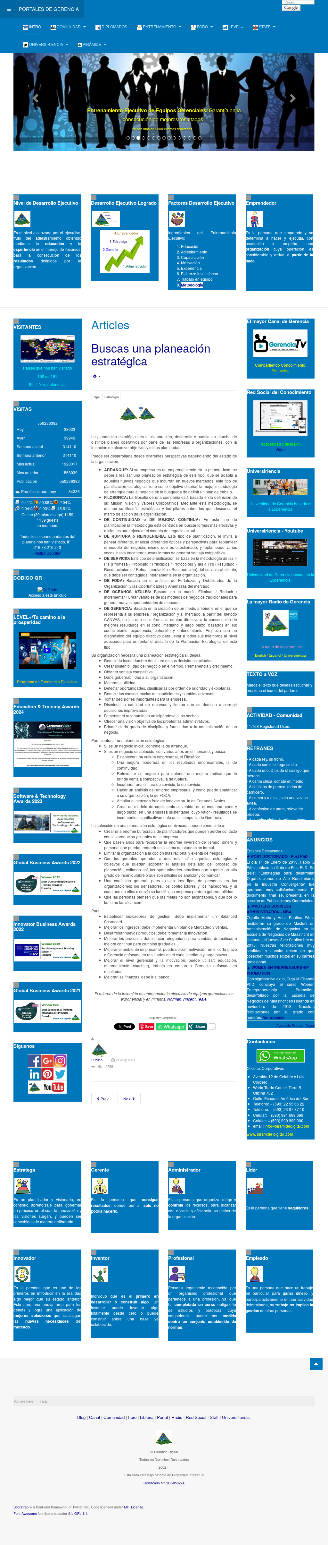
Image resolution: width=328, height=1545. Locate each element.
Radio (176, 1417)
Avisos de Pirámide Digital (295, 1025)
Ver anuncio (273, 1017)
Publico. (97, 1059)
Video (280, 449)
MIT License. (134, 1506)
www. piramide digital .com (270, 1134)
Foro (132, 1417)
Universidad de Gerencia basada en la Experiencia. (280, 577)
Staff (214, 1417)
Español (275, 655)
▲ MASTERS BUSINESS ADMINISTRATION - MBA (269, 909)
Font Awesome (25, 1513)
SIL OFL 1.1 (77, 1513)
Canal (94, 1417)
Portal (162, 1417)
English (260, 655)
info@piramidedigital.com (287, 1126)
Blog (81, 1417)
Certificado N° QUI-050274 (164, 1483)
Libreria (146, 1417)
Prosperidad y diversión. (280, 444)
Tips (96, 397)
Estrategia (111, 397)
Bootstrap (21, 1506)
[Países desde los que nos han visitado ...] (47, 349)
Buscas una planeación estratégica (150, 354)
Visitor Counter (48, 553)
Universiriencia (295, 655)
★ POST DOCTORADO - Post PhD (277, 856)
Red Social (196, 1417)
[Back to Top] (316, 1364)
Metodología (192, 285)
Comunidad (114, 1417)
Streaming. (281, 370)
